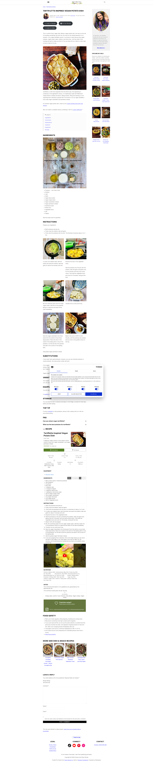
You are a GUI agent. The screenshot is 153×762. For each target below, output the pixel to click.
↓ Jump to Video (50, 28)
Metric (69, 478)
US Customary (75, 478)
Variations (47, 124)
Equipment (48, 127)
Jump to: (48, 114)
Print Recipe (55, 450)
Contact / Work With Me (100, 744)
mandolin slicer (48, 394)
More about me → (101, 47)
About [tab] (94, 371)
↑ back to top (76, 737)
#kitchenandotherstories (77, 609)
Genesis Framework (83, 760)
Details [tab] (76, 371)
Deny (59, 394)
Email (45, 711)
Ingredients (48, 117)
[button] (44, 446)
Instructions (48, 120)
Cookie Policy (52, 750)
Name (45, 706)
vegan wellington (77, 109)
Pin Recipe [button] (76, 450)
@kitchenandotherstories (60, 609)
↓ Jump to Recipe (50, 23)
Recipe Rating (46, 680)
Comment (46, 686)
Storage (47, 129)
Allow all (94, 394)
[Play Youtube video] (65, 555)
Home (44, 6)
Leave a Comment (59, 16)
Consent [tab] (58, 371)
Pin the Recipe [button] (66, 23)
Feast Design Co (68, 760)
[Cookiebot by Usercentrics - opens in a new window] (97, 367)
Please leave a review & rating (67, 604)
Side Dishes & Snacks (51, 6)
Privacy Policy (52, 744)
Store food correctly (50, 634)
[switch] (69, 389)
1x (80, 478)
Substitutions (48, 122)
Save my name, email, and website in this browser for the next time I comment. (65, 718)
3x (84, 478)
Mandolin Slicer (50, 474)
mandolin (50, 411)
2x (82, 478)
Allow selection (76, 394)
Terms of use (52, 748)
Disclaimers (53, 746)
